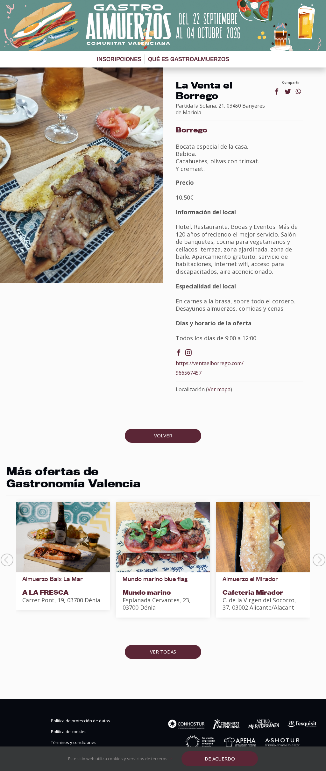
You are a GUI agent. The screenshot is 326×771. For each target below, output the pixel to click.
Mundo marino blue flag (155, 579)
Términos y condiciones (73, 742)
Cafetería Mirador (253, 592)
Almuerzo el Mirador (250, 579)
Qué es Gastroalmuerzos (188, 59)
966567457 (189, 373)
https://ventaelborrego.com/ (210, 363)
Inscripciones (119, 59)
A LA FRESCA (45, 592)
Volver (163, 435)
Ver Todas (163, 651)
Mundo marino (147, 592)
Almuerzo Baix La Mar (52, 579)
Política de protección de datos (80, 721)
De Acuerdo (220, 758)
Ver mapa (219, 389)
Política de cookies (69, 731)
